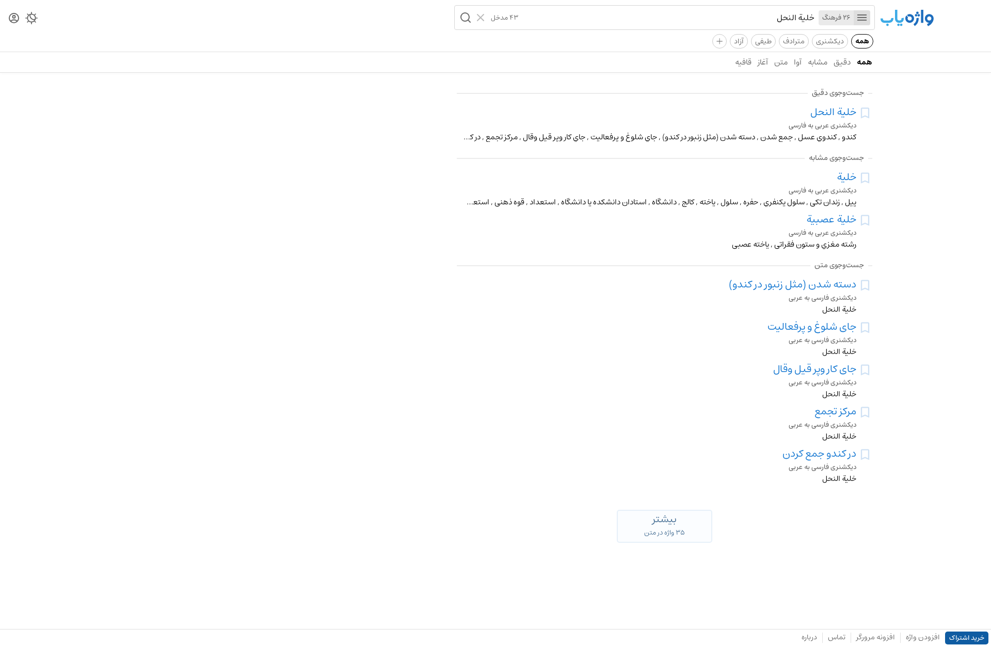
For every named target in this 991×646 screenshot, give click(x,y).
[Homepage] (907, 19)
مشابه (817, 62)
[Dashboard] (14, 18)
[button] (464, 17)
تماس (836, 637)
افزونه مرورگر (875, 637)
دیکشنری (830, 41)
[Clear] (481, 17)
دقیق (842, 62)
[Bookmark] (865, 113)
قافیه (743, 62)
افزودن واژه (923, 637)
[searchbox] (666, 17)
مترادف (794, 41)
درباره (809, 637)
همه (862, 41)
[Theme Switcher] (31, 20)
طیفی (763, 41)
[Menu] (862, 17)
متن (781, 62)
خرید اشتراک (966, 638)
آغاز (763, 62)
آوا (798, 62)
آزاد (739, 41)
